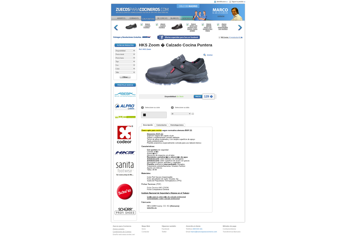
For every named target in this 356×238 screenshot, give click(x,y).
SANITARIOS (191, 19)
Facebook (165, 229)
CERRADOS (134, 19)
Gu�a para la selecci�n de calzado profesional (166, 197)
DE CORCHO (162, 19)
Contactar (145, 232)
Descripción (148, 125)
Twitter (164, 232)
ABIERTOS (121, 19)
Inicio (144, 229)
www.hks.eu (152, 208)
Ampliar (210, 55)
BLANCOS (174, 19)
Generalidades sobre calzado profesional (163, 199)
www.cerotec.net (128, 234)
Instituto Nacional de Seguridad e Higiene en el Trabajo (165, 193)
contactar (220, 16)
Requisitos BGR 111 (155, 134)
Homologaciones (177, 125)
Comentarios (161, 125)
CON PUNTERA (148, 19)
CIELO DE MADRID (188, 6)
